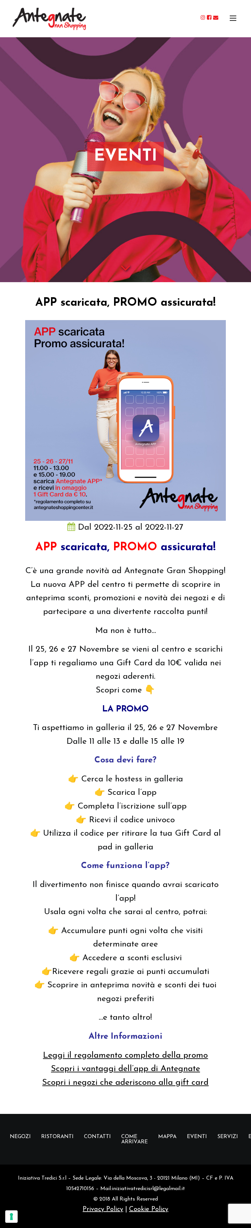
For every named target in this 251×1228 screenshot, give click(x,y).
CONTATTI (97, 1136)
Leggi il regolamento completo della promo (125, 1055)
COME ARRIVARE (134, 1139)
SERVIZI (227, 1136)
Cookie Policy (148, 1209)
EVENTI (197, 1136)
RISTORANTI (57, 1136)
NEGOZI (20, 1136)
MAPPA (167, 1136)
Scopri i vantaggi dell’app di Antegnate (125, 1069)
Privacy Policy (103, 1209)
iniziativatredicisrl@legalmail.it (148, 1188)
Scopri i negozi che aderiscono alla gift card (125, 1082)
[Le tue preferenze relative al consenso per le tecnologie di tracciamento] (11, 1216)
